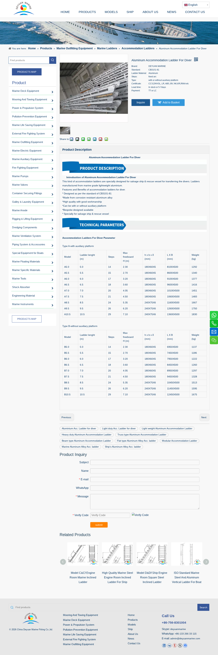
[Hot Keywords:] (52, 60)
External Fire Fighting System (79, 639)
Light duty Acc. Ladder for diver (119, 428)
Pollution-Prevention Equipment (80, 629)
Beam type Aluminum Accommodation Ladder (86, 440)
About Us (133, 633)
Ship (130, 629)
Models (132, 624)
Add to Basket (171, 102)
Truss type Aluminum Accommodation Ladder (142, 434)
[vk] (169, 645)
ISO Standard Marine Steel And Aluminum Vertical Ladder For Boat (186, 577)
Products (133, 619)
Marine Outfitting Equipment (78, 644)
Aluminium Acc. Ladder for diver (79, 428)
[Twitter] (180, 645)
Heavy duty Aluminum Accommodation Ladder (86, 434)
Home (131, 615)
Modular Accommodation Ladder (179, 440)
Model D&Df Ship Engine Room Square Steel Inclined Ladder (152, 577)
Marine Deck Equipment (76, 619)
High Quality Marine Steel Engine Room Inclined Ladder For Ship (117, 577)
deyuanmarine (178, 629)
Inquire (141, 102)
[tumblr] (175, 645)
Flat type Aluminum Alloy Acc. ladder (136, 440)
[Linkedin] (164, 645)
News (131, 638)
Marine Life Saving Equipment (79, 634)
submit (99, 524)
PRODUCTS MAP (26, 71)
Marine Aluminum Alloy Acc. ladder (80, 446)
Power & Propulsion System (78, 624)
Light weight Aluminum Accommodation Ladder (167, 428)
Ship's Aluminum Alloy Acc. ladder (123, 446)
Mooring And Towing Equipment (80, 615)
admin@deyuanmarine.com (185, 638)
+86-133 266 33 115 (186, 633)
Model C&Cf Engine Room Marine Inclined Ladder (83, 577)
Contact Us (134, 643)
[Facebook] (185, 645)
